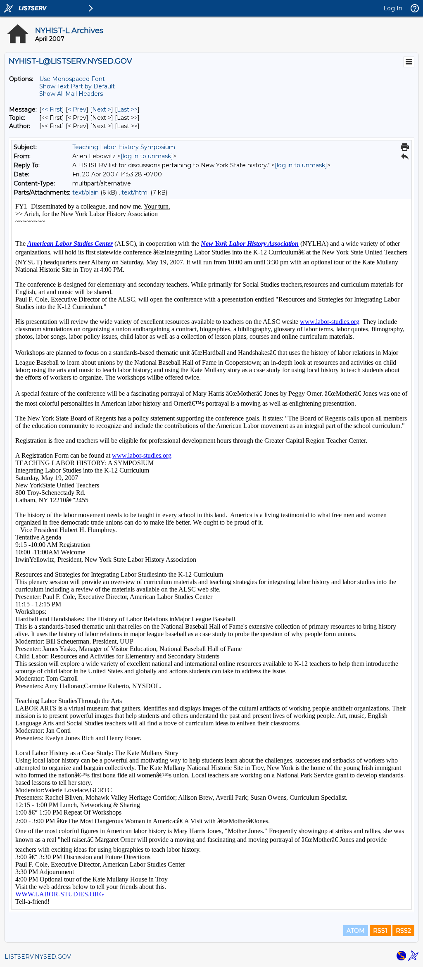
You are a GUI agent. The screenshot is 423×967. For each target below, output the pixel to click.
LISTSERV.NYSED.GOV (38, 956)
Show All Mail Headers (71, 93)
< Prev (77, 109)
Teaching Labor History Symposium (123, 147)
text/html (135, 192)
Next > (101, 109)
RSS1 (380, 930)
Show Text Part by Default (77, 86)
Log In (392, 8)
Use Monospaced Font (72, 79)
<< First (51, 109)
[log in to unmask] (147, 156)
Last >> (127, 109)
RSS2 (403, 930)
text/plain (85, 192)
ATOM (356, 930)
